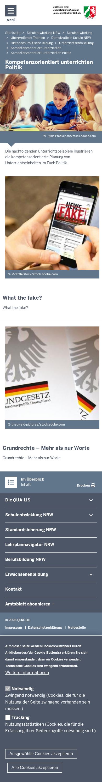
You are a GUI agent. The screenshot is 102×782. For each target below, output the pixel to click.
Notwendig (23, 689)
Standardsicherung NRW (30, 529)
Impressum (13, 628)
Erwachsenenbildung (26, 574)
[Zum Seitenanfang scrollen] (91, 772)
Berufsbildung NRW (25, 559)
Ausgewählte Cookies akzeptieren (41, 753)
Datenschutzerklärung (45, 628)
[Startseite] (74, 12)
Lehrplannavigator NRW (29, 544)
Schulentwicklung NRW (29, 515)
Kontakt (13, 589)
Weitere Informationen (27, 672)
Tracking (21, 717)
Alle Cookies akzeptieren (35, 767)
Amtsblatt (28, 604)
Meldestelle (77, 628)
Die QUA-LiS (17, 500)
